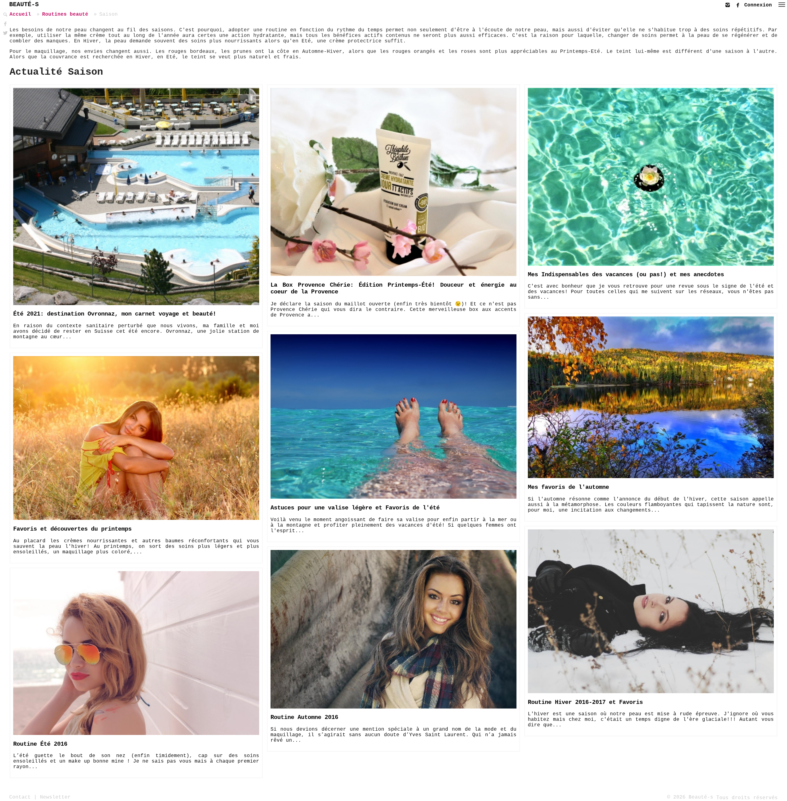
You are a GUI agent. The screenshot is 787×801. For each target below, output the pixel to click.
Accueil (20, 14)
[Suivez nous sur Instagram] (729, 4)
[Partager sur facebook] (4, 24)
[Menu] (781, 4)
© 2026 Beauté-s (690, 797)
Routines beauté (65, 14)
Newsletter (55, 797)
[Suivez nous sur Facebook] (739, 4)
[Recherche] (4, 15)
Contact (20, 797)
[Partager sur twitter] (4, 33)
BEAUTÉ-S (24, 4)
